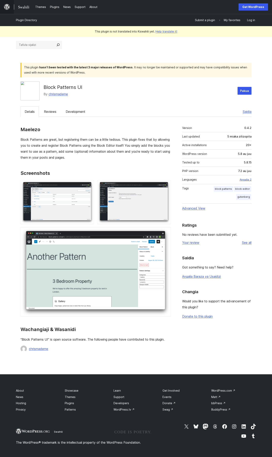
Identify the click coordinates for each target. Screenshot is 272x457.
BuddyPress (221, 409)
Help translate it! (166, 31)
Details (30, 112)
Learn (117, 390)
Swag (167, 409)
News (19, 397)
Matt (216, 397)
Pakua (244, 90)
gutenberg (243, 196)
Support (118, 397)
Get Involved (171, 390)
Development (75, 112)
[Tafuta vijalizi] (58, 45)
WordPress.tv (124, 409)
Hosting (21, 403)
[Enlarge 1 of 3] (89, 186)
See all (246, 243)
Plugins (69, 403)
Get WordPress (253, 7)
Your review (190, 243)
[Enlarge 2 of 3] (165, 186)
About (20, 390)
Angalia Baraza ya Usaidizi (201, 276)
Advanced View (193, 208)
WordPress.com (223, 390)
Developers (121, 403)
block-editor (242, 188)
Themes (70, 397)
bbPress (218, 403)
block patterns (223, 188)
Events (166, 397)
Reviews (50, 112)
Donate (169, 403)
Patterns (70, 409)
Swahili (58, 431)
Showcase (71, 390)
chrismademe (58, 94)
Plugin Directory (26, 20)
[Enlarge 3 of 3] (165, 233)
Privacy (21, 409)
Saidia (247, 112)
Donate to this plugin (197, 316)
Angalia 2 (245, 179)
